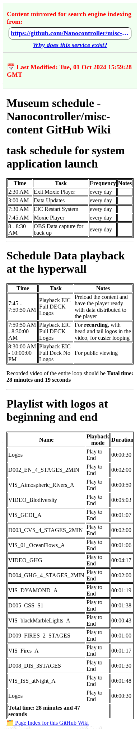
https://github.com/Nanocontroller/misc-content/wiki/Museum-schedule (70, 33)
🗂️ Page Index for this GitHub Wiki (47, 723)
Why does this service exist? (70, 44)
